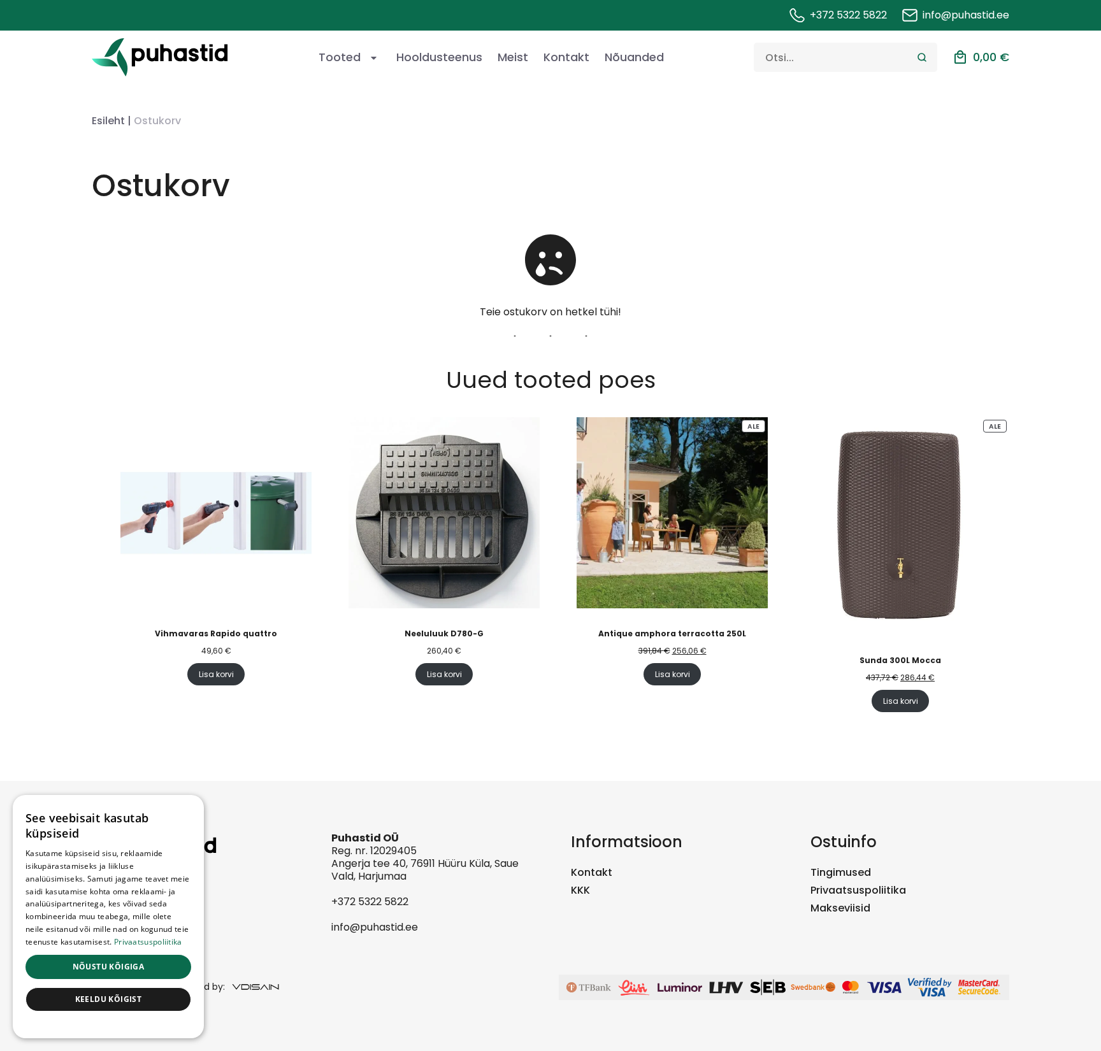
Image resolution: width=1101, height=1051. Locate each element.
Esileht (108, 120)
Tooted (340, 57)
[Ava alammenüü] (373, 57)
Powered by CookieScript (108, 1024)
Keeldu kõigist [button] (108, 999)
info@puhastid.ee (374, 927)
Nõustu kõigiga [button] (109, 966)
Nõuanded (634, 57)
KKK (580, 890)
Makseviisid (840, 908)
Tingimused (840, 872)
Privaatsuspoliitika (858, 890)
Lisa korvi (216, 674)
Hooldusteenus (439, 57)
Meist (513, 57)
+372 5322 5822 (369, 901)
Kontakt (566, 57)
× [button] (189, 808)
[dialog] (108, 916)
